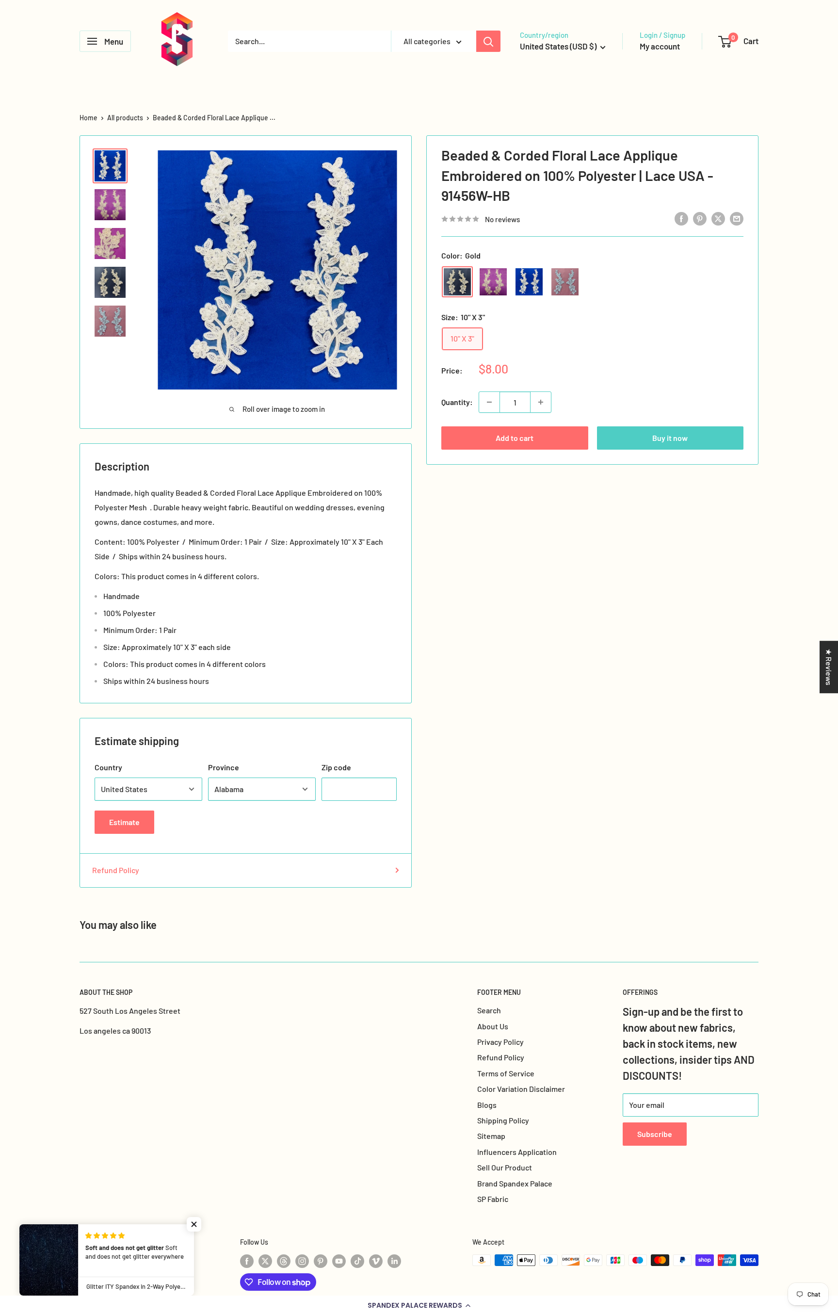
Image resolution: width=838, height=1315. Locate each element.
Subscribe (654, 1133)
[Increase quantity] (541, 402)
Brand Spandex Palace (514, 1183)
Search (489, 1010)
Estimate (124, 822)
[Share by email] (736, 218)
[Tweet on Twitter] (718, 218)
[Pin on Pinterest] (700, 218)
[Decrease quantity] (489, 402)
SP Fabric (492, 1198)
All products (125, 118)
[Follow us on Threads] (283, 1261)
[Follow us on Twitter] (265, 1261)
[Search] (488, 41)
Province (223, 767)
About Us (492, 1026)
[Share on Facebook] (681, 218)
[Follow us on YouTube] (339, 1261)
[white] (529, 281)
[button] (419, 1305)
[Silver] (564, 281)
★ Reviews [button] (829, 667)
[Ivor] (493, 281)
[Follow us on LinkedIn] (394, 1261)
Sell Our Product (504, 1167)
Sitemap (491, 1135)
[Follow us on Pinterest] (320, 1261)
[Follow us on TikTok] (357, 1261)
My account (660, 46)
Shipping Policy (503, 1120)
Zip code (336, 767)
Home (88, 118)
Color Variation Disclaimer (521, 1088)
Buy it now (670, 437)
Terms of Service (505, 1073)
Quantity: (457, 401)
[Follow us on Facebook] (247, 1261)
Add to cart (514, 437)
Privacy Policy (500, 1041)
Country (108, 767)
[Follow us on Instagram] (302, 1261)
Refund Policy (115, 870)
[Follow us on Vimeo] (376, 1261)
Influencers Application (517, 1151)
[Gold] (457, 281)
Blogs (487, 1104)
